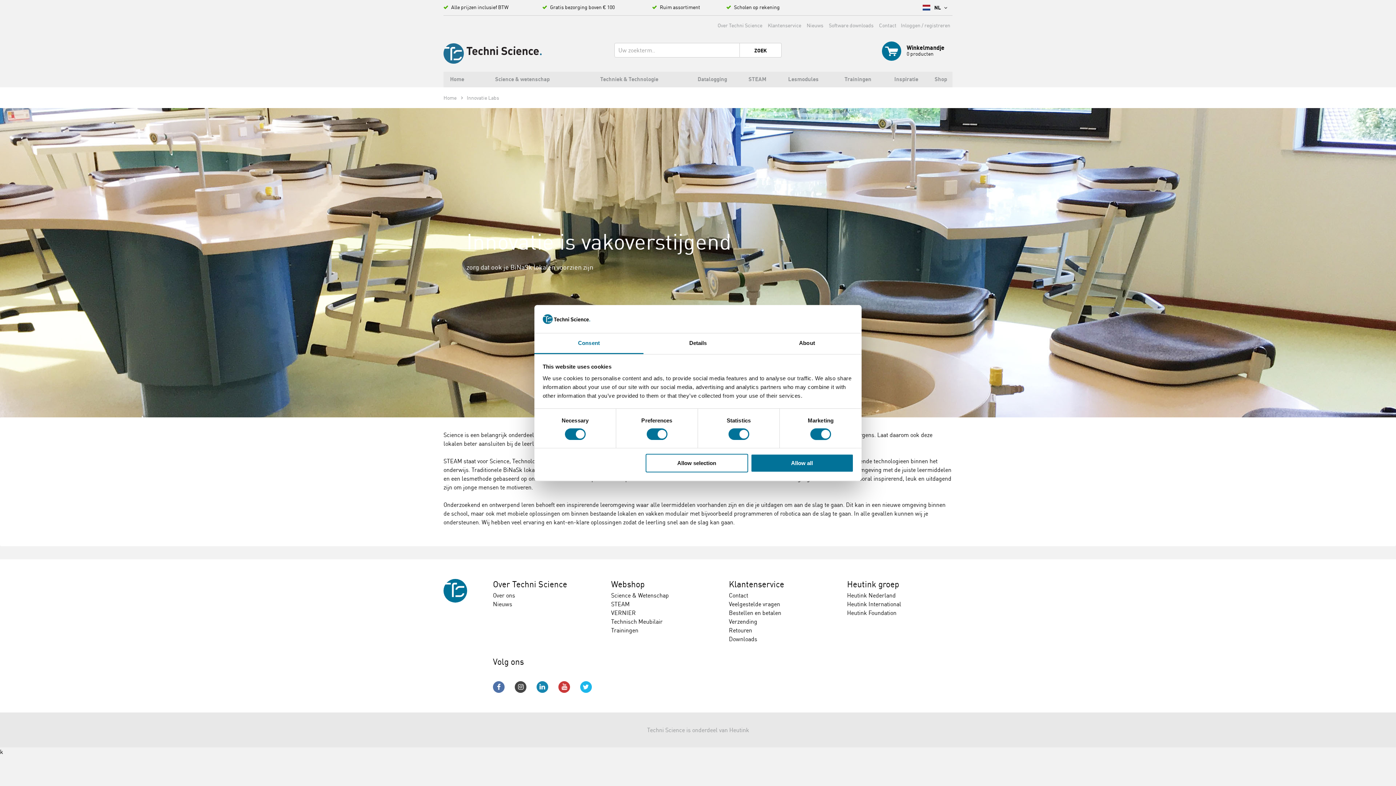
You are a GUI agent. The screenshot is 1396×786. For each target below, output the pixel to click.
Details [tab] (698, 343)
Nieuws (815, 25)
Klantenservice (784, 25)
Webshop (628, 584)
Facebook (499, 687)
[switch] (657, 434)
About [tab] (807, 343)
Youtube (564, 687)
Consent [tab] (589, 343)
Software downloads (851, 25)
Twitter (586, 687)
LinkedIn (542, 687)
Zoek (760, 50)
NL (938, 7)
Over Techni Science (740, 25)
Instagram (520, 687)
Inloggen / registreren (925, 25)
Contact (887, 25)
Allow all (802, 463)
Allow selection (696, 463)
